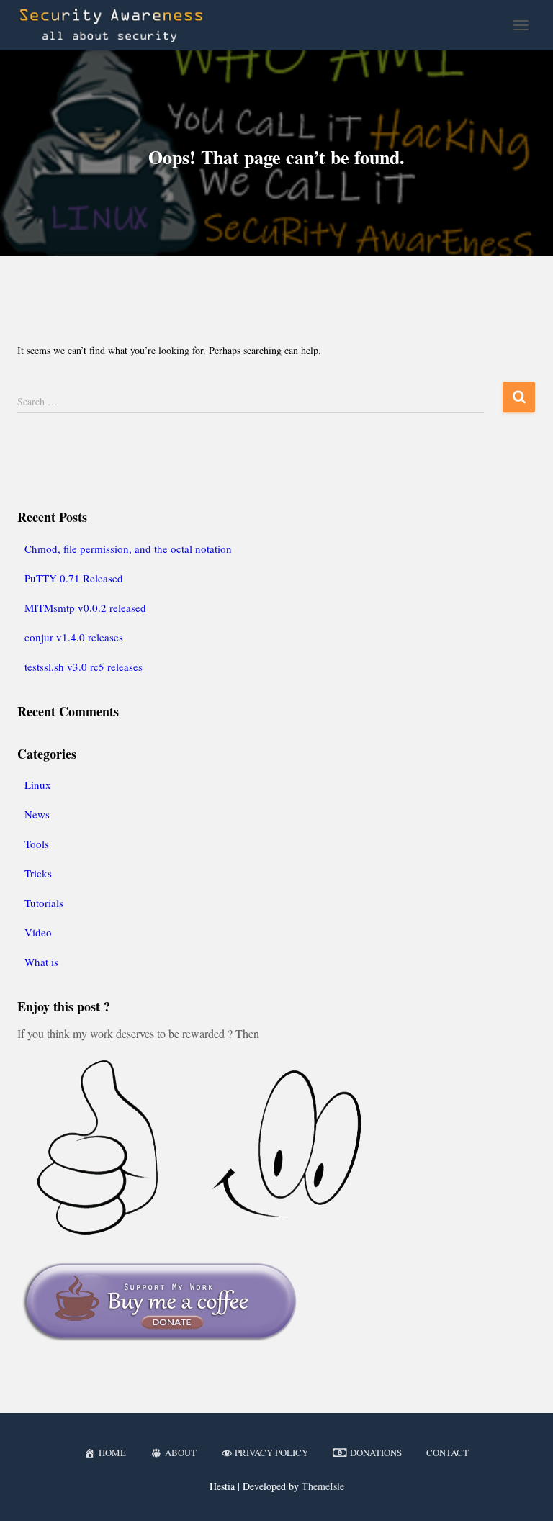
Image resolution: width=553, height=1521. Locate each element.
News (37, 814)
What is (41, 961)
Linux (37, 784)
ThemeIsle (323, 1486)
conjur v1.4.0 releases (73, 637)
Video (38, 932)
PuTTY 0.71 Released (73, 578)
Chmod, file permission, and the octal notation (128, 548)
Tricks (38, 873)
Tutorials (43, 902)
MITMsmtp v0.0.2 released (85, 607)
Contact (447, 1452)
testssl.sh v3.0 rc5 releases (83, 666)
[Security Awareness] (116, 25)
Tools (36, 843)
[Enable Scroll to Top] (524, 1492)
